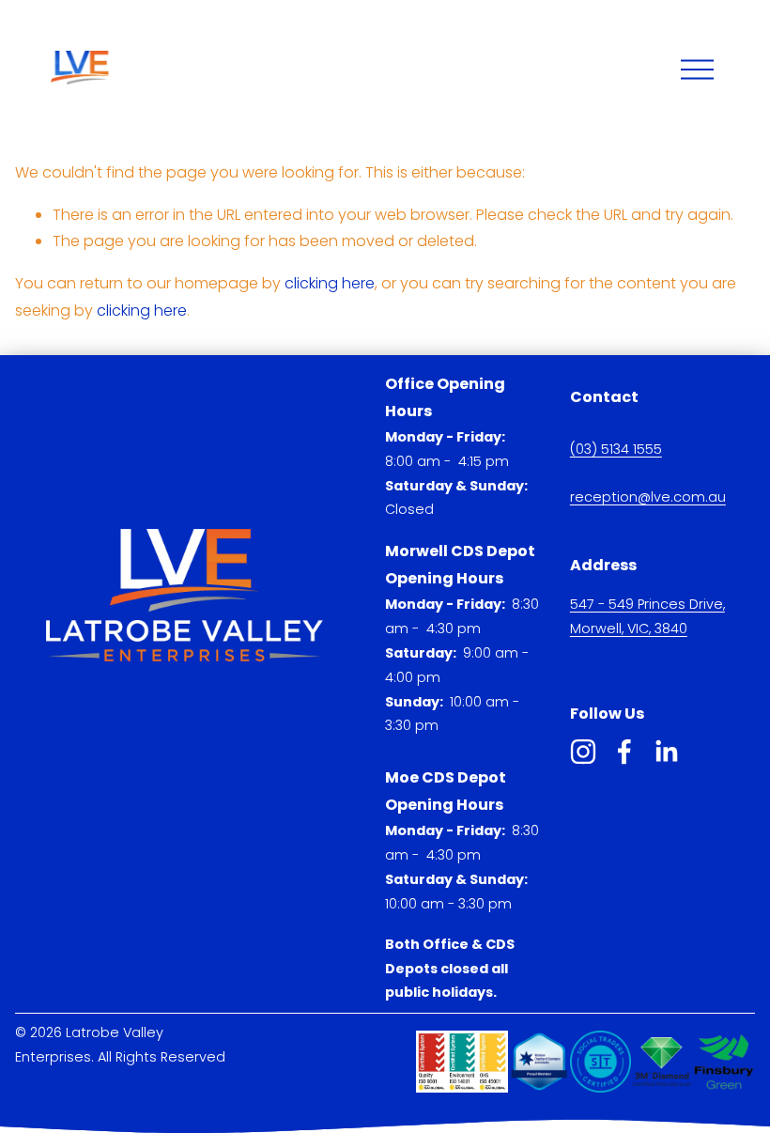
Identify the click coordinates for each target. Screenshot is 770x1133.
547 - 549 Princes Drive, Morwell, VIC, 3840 (647, 616)
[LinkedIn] (666, 751)
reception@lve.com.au (648, 497)
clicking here (330, 283)
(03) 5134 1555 (616, 449)
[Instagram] (583, 751)
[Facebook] (624, 751)
